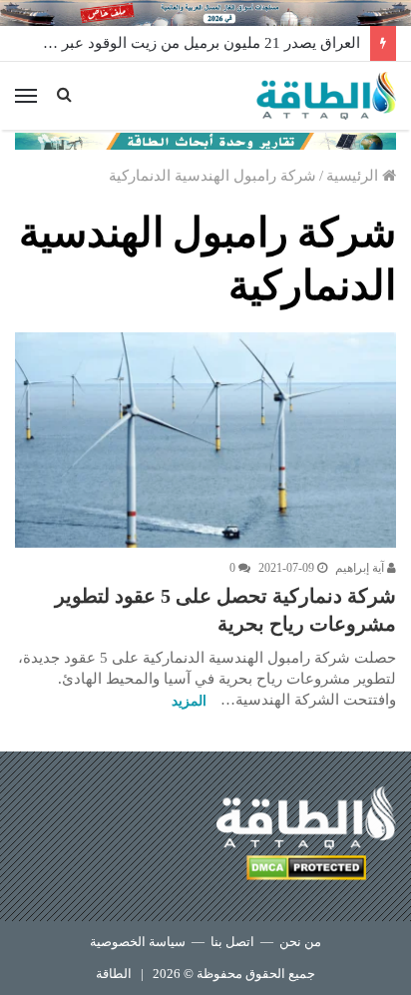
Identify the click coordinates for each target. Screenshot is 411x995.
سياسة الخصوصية (138, 941)
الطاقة (114, 973)
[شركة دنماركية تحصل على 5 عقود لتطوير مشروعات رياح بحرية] (205, 439)
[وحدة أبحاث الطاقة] (205, 140)
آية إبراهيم (361, 568)
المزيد (189, 701)
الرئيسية (354, 176)
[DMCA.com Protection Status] (306, 870)
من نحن (300, 941)
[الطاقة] (326, 96)
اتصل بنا (232, 941)
